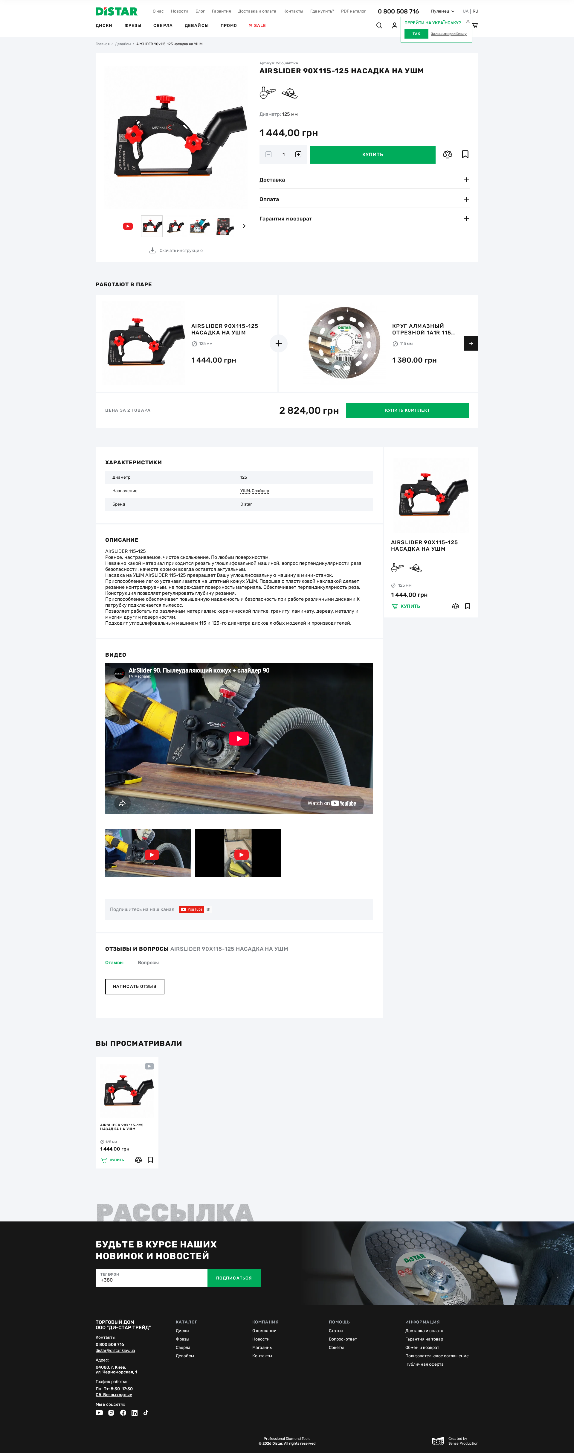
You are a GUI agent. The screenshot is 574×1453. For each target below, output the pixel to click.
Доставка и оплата (257, 11)
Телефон (109, 1274)
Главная (103, 44)
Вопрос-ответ (343, 1339)
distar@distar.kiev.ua (115, 1350)
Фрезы (133, 25)
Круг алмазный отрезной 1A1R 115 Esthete (421, 329)
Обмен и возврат (422, 1347)
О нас (158, 11)
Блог (200, 11)
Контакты (293, 11)
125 (243, 477)
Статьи (336, 1330)
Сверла (163, 25)
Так (416, 34)
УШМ (245, 491)
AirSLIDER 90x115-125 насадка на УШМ (424, 545)
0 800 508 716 (398, 11)
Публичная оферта (424, 1364)
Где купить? (322, 11)
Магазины (262, 1347)
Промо (229, 25)
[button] (244, 226)
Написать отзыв (135, 986)
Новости (179, 11)
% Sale (257, 25)
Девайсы (197, 25)
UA (465, 11)
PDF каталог (353, 11)
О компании (264, 1330)
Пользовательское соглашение (437, 1355)
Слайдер (260, 491)
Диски (104, 25)
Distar (246, 504)
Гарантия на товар (424, 1339)
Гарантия (221, 11)
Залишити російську (449, 34)
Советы (336, 1347)
